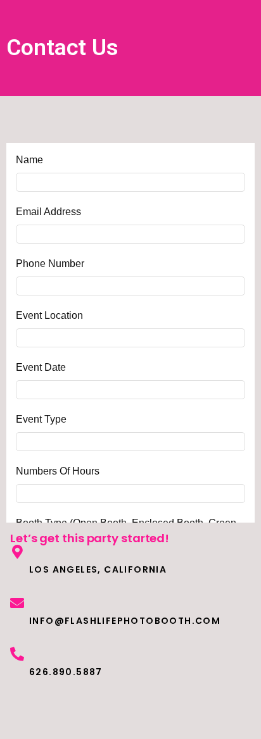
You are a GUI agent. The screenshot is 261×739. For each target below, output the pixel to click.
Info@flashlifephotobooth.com (124, 620)
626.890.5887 (66, 672)
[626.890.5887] (17, 654)
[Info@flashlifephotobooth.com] (17, 603)
